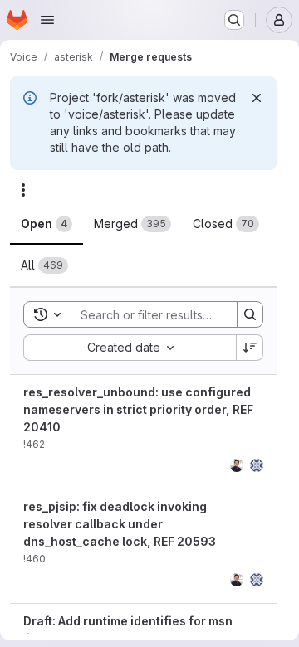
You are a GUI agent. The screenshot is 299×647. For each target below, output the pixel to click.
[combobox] (129, 347)
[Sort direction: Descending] (250, 347)
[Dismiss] (257, 98)
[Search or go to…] (234, 20)
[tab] (46, 224)
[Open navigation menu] (47, 20)
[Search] (250, 314)
